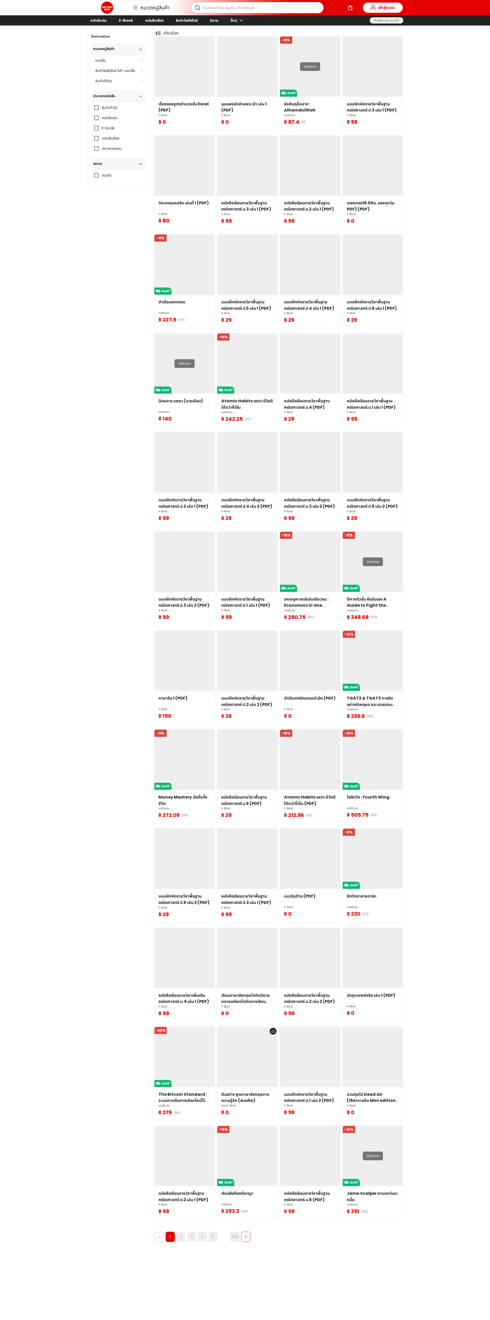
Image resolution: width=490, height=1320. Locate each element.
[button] (386, 20)
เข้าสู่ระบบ (386, 7)
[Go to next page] (245, 1237)
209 (234, 1236)
